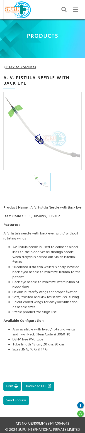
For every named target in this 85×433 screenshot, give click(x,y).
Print (10, 386)
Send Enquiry (16, 400)
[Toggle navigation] (75, 9)
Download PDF (36, 386)
